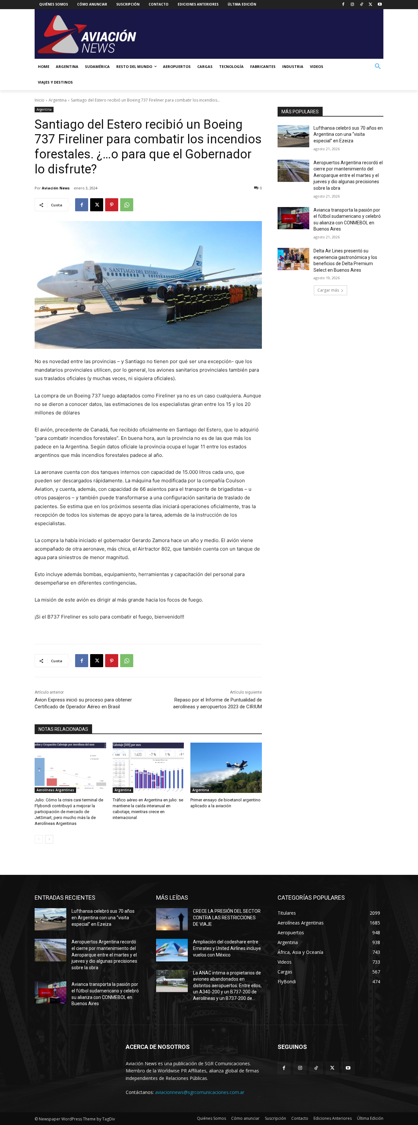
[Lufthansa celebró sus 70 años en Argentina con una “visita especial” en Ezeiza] (293, 136)
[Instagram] (352, 4)
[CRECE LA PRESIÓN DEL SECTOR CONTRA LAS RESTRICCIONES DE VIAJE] (172, 919)
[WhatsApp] (126, 204)
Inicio (39, 100)
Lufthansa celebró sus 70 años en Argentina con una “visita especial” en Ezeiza (348, 134)
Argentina (58, 100)
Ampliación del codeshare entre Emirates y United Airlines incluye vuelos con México (227, 948)
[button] (378, 66)
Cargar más (328, 290)
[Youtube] (379, 4)
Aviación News (56, 187)
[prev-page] (39, 839)
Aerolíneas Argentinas (55, 790)
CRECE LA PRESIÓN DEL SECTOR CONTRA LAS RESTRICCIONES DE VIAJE (227, 917)
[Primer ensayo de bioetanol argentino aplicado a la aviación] (226, 768)
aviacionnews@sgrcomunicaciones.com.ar (199, 1092)
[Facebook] (343, 4)
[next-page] (49, 839)
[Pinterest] (111, 204)
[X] (370, 4)
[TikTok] (361, 4)
